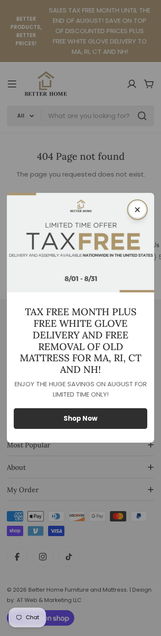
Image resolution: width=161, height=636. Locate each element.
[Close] (137, 210)
